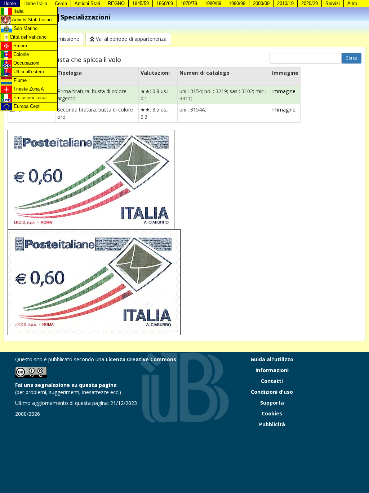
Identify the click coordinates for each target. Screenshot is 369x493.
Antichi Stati (87, 3)
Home (10, 3)
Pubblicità (272, 424)
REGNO (116, 3)
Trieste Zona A (28, 89)
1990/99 (237, 3)
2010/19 (285, 3)
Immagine (283, 91)
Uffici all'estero (28, 71)
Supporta (272, 402)
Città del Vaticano (27, 37)
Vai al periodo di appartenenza (130, 38)
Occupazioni (25, 63)
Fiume (19, 80)
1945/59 (140, 3)
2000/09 (261, 3)
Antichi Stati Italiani (32, 19)
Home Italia (35, 3)
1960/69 (164, 3)
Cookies (272, 413)
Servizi (332, 3)
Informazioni (272, 370)
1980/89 (213, 3)
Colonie (20, 54)
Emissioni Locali (30, 97)
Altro (352, 3)
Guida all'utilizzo (271, 359)
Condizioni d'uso (272, 391)
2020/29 (309, 3)
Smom (19, 45)
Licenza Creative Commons (141, 359)
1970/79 (189, 3)
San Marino (24, 28)
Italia (17, 11)
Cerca (61, 3)
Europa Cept (26, 106)
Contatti (272, 381)
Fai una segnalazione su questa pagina (66, 384)
